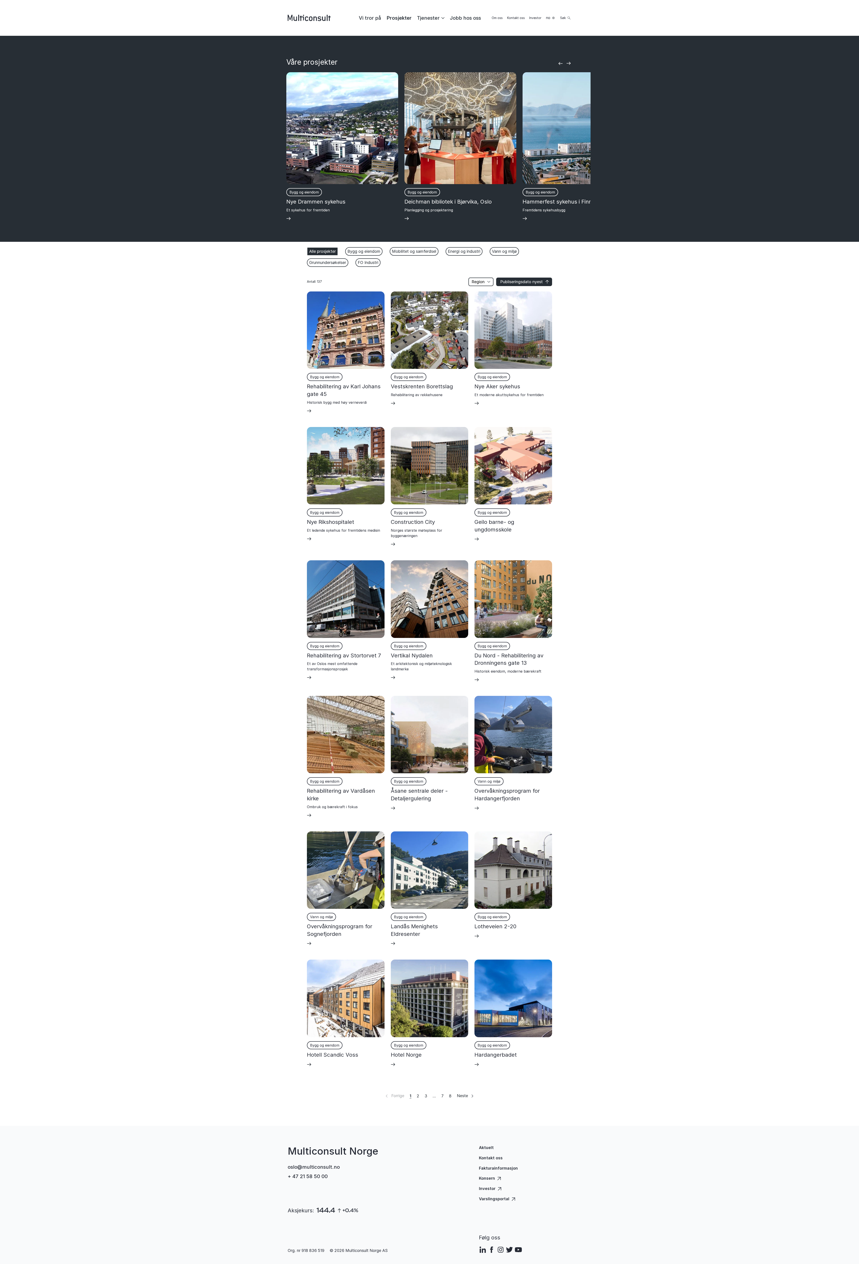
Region (478, 281)
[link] (370, 18)
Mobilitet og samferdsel (414, 251)
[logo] (309, 18)
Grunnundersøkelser (327, 262)
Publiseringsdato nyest (521, 281)
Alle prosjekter (322, 251)
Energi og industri (464, 251)
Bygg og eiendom (363, 251)
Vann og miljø (504, 251)
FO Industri (368, 262)
